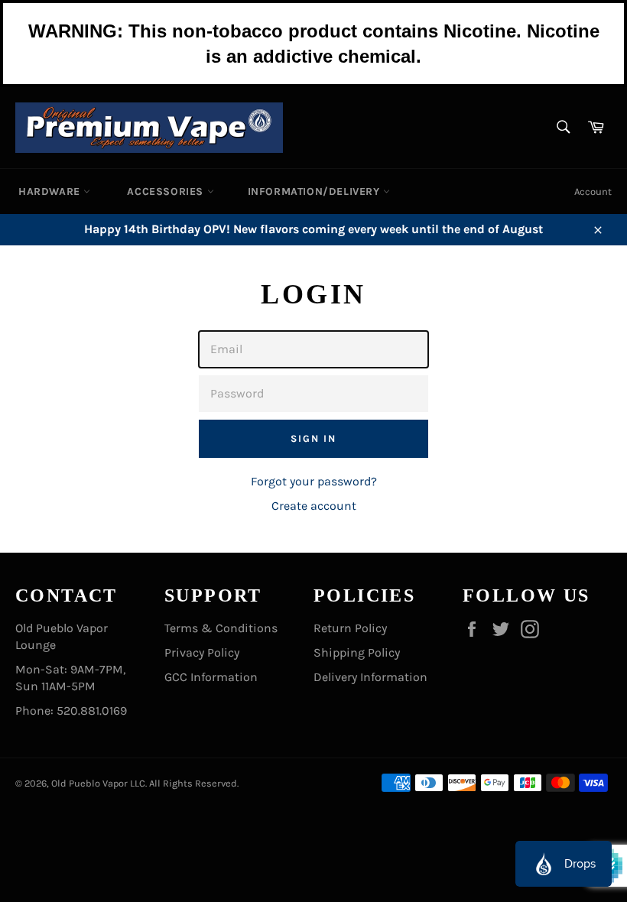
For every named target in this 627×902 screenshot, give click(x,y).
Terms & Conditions (221, 628)
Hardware (50, 191)
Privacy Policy (201, 652)
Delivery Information (370, 677)
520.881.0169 (92, 710)
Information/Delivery (316, 191)
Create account (313, 505)
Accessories (166, 191)
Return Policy (350, 628)
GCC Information (211, 677)
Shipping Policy (357, 652)
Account (593, 191)
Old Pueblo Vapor (89, 783)
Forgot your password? (314, 481)
